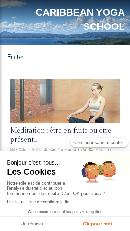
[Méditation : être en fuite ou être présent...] (65, 101)
